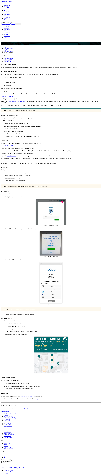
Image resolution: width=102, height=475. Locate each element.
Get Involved (7, 17)
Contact (8, 24)
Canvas (5, 7)
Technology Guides (8, 51)
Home (3, 24)
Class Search (7, 5)
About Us (6, 415)
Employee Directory (8, 416)
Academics (6, 11)
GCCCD (6, 473)
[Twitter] (4, 457)
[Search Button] (4, 19)
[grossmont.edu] (6, 1)
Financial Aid (7, 14)
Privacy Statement (8, 426)
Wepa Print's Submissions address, (17, 101)
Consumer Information (9, 422)
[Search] (2, 22)
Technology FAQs (8, 60)
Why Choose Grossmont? (10, 413)
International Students (9, 434)
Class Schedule (7, 443)
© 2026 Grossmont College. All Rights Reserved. (12, 467)
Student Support (7, 15)
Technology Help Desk (9, 61)
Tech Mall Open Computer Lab (27, 396)
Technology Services (8, 48)
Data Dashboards (8, 423)
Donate (5, 18)
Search (13, 24)
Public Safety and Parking (10, 417)
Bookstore (6, 446)
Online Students (7, 436)
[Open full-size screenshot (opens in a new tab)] (51, 224)
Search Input (6, 22)
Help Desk (6, 50)
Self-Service (6, 6)
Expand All (3, 96)
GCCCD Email (7, 447)
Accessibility (7, 420)
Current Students (7, 433)
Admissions (6, 13)
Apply (5, 3)
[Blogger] (4, 456)
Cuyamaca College (8, 471)
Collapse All (10, 96)
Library (5, 444)
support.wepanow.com (41, 398)
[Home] (4, 10)
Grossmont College (8, 470)
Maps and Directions (8, 448)
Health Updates (7, 424)
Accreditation (7, 419)
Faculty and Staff (8, 437)
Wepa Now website (11, 156)
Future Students (7, 432)
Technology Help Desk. (28, 408)
